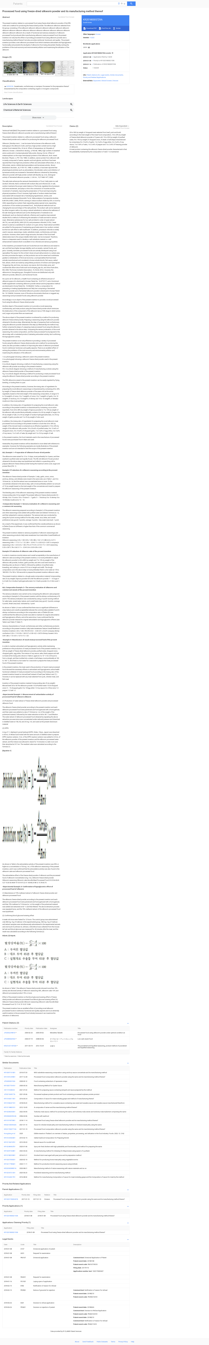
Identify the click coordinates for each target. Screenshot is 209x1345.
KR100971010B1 (9, 1072)
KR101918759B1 (9, 1120)
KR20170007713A (10, 1129)
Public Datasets (102, 1342)
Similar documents (116, 75)
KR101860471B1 (9, 1103)
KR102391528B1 (9, 1151)
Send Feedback (87, 1342)
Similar (118, 28)
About (77, 1342)
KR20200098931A (10, 1168)
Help (132, 1342)
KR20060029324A (10, 1116)
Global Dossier (106, 81)
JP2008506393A (10, 1039)
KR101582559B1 (9, 1155)
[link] (38, 87)
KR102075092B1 (9, 1160)
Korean (98, 34)
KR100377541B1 (9, 1085)
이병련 (92, 37)
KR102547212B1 (9, 1173)
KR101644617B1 (9, 1177)
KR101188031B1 (9, 1107)
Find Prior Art (106, 28)
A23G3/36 (10, 86)
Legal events (105, 75)
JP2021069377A (9, 1094)
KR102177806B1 (9, 1164)
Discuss (115, 81)
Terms (113, 1342)
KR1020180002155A (11, 1216)
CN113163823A (9, 1090)
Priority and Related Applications (94, 77)
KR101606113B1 (9, 1099)
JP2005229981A (10, 1033)
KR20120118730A (10, 1046)
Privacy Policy (123, 1342)
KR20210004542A (10, 1125)
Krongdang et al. (9, 1133)
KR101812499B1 (9, 1077)
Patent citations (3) (93, 75)
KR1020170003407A (11, 1199)
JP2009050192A (9, 1081)
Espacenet (97, 81)
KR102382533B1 (9, 1112)
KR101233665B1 (9, 1138)
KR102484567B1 (9, 1146)
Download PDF (91, 28)
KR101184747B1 (9, 1142)
